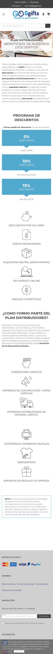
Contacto (16, 6)
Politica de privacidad (11, 590)
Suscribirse (44, 616)
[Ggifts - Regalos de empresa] (25, 15)
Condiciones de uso (25, 584)
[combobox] (26, 26)
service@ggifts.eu (33, 6)
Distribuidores (42, 584)
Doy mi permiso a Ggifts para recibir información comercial (24, 623)
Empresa (34, 2)
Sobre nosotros (9, 584)
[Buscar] (47, 26)
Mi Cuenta (43, 16)
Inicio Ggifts (20, 2)
